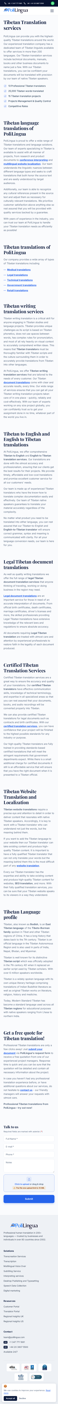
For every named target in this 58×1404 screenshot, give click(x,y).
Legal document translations (20, 595)
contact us (26, 1090)
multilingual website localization (22, 163)
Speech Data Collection (15, 1285)
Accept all (10, 1398)
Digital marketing (12, 1290)
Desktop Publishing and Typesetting (21, 1281)
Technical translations (20, 280)
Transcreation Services (15, 1256)
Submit (29, 1198)
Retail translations (17, 290)
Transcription (10, 1261)
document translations (17, 382)
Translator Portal (11, 1311)
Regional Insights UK (13, 1316)
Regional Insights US (13, 1321)
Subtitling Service (12, 1271)
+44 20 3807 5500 (18, 1347)
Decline (22, 1398)
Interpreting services (14, 1276)
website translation (28, 865)
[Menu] (52, 10)
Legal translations (17, 274)
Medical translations (19, 269)
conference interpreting (34, 159)
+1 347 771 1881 (17, 1342)
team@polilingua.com (14, 1337)
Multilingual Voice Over (15, 1266)
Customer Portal (11, 1306)
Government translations (21, 285)
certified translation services (20, 726)
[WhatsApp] (52, 3)
